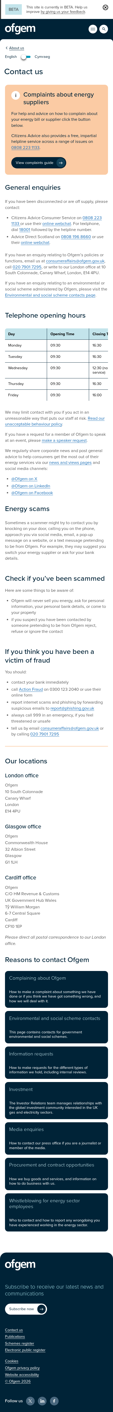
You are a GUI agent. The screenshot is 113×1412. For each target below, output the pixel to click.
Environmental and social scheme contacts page (50, 295)
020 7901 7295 (27, 267)
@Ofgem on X (24, 479)
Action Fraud (31, 689)
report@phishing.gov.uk (72, 708)
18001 (24, 229)
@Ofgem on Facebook (32, 492)
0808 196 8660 (76, 236)
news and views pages (70, 462)
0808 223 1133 (25, 147)
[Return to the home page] (20, 29)
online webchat (56, 223)
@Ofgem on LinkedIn (30, 486)
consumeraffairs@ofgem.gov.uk (75, 261)
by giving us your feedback (63, 11)
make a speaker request (64, 440)
